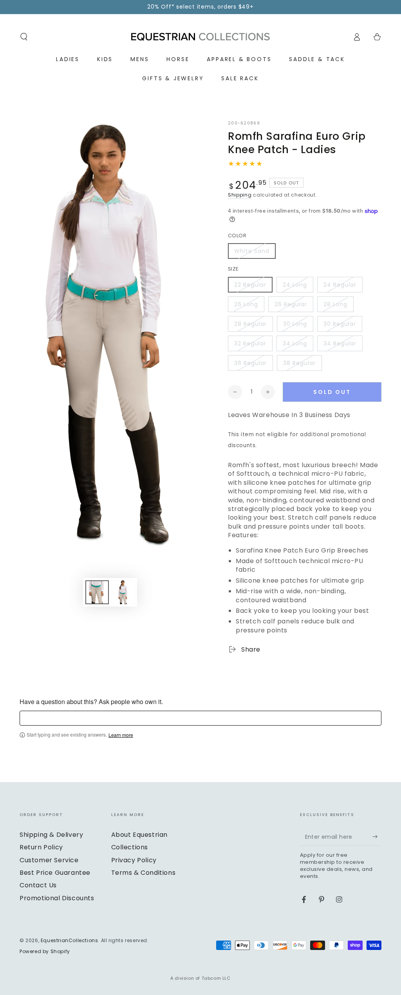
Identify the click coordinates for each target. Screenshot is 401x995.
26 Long (246, 304)
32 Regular (250, 343)
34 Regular (339, 343)
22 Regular (250, 285)
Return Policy (41, 847)
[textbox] (200, 718)
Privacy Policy (134, 860)
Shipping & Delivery (51, 834)
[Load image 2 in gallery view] (123, 592)
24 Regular (339, 285)
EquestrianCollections (69, 940)
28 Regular (250, 324)
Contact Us (38, 885)
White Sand (251, 251)
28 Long (335, 304)
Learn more (120, 735)
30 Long (295, 324)
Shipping (240, 194)
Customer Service (49, 860)
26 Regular (291, 304)
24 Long (295, 285)
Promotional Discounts (57, 898)
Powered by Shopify (45, 951)
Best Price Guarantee (55, 872)
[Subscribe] (376, 836)
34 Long (295, 343)
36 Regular (250, 363)
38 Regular (299, 363)
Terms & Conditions (143, 872)
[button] (24, 36)
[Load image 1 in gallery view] (97, 592)
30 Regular (339, 324)
